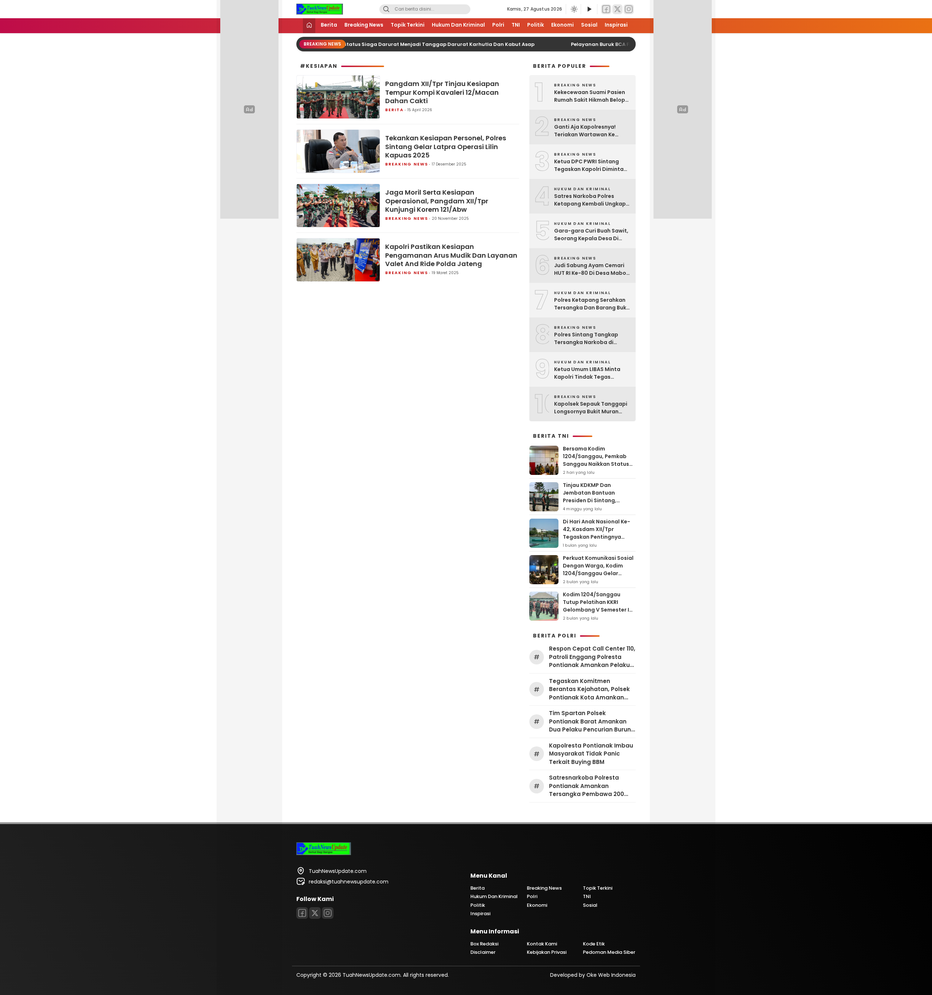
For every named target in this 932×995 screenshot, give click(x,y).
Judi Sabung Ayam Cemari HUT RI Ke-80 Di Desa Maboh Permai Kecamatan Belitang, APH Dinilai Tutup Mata (591, 269)
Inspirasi (616, 24)
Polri (498, 24)
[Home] (309, 25)
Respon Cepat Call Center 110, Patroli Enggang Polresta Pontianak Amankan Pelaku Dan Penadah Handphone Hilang (592, 657)
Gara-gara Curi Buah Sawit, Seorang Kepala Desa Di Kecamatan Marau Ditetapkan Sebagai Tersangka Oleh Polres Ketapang (591, 234)
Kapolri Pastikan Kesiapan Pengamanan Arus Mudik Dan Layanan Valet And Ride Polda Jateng (451, 255)
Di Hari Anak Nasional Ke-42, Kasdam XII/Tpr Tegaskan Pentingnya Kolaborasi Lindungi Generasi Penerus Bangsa (597, 537)
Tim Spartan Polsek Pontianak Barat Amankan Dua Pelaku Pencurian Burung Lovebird (592, 721)
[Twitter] (617, 9)
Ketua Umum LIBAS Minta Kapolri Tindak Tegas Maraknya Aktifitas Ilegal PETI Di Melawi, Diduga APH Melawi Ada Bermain (589, 373)
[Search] (386, 9)
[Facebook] (606, 9)
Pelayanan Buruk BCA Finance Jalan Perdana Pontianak (621, 44)
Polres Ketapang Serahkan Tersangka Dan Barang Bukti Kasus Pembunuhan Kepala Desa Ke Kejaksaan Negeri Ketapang (592, 304)
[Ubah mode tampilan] (573, 9)
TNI (516, 24)
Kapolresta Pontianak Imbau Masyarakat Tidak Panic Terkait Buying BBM (591, 754)
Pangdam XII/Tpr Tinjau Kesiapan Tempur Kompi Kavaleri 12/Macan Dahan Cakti (442, 92)
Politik (535, 24)
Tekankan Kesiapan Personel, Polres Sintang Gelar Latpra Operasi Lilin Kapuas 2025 (445, 146)
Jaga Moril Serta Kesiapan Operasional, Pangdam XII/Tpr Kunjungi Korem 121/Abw (436, 201)
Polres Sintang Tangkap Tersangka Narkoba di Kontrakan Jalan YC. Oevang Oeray (592, 338)
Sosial (589, 24)
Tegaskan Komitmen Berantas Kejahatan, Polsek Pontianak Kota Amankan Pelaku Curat (589, 689)
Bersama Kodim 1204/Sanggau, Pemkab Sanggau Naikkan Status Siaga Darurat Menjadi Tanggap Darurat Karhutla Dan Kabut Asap (599, 468)
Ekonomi (562, 24)
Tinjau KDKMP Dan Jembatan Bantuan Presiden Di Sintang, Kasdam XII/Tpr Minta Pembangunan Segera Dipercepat (593, 504)
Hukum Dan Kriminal (458, 24)
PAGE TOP (905, 958)
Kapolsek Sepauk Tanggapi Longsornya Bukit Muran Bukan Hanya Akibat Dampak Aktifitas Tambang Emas (591, 407)
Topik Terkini (407, 24)
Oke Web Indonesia (611, 975)
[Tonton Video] (589, 9)
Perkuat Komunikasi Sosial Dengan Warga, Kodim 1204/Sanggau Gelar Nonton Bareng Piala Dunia (599, 569)
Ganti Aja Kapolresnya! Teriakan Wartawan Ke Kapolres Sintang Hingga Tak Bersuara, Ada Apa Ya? (589, 130)
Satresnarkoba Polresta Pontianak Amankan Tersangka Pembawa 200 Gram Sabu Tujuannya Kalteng (586, 786)
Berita (329, 24)
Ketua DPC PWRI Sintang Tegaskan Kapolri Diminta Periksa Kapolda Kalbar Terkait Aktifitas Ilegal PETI (589, 165)
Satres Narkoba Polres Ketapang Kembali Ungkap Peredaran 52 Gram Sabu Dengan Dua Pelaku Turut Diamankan (590, 200)
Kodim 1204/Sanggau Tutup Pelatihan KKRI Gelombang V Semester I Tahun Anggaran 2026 (596, 606)
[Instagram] (629, 9)
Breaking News (363, 24)
